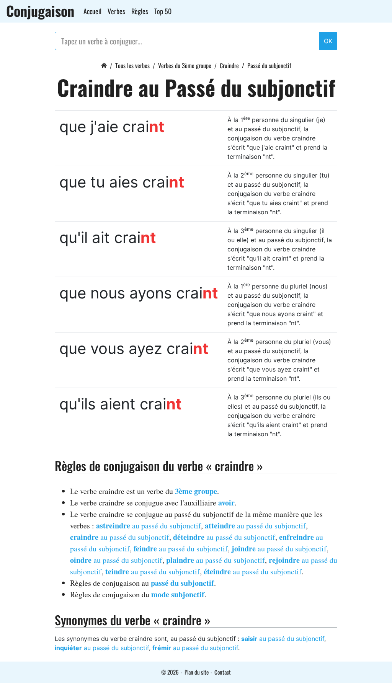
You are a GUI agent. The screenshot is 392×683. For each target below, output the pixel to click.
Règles (139, 11)
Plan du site (197, 672)
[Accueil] (104, 64)
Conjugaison (40, 11)
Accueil (92, 11)
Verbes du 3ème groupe (184, 65)
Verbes (116, 11)
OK (328, 41)
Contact (222, 672)
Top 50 (163, 11)
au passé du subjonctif (148, 525)
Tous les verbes (132, 65)
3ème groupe (196, 491)
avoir (226, 502)
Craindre (229, 65)
